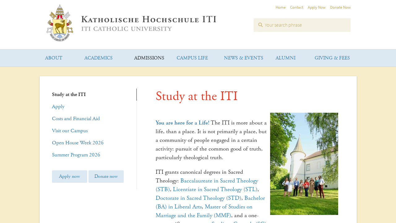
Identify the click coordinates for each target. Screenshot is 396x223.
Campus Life (192, 58)
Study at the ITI (69, 94)
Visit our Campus (70, 130)
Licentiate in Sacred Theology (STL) (215, 189)
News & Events (243, 58)
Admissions (149, 58)
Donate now (106, 176)
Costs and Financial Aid (76, 118)
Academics (98, 58)
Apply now (69, 176)
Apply (58, 106)
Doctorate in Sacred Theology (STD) (198, 198)
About (53, 58)
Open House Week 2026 (78, 142)
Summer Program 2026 (76, 154)
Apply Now (316, 7)
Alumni (285, 58)
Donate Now (340, 7)
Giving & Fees (332, 58)
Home (281, 7)
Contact (296, 7)
